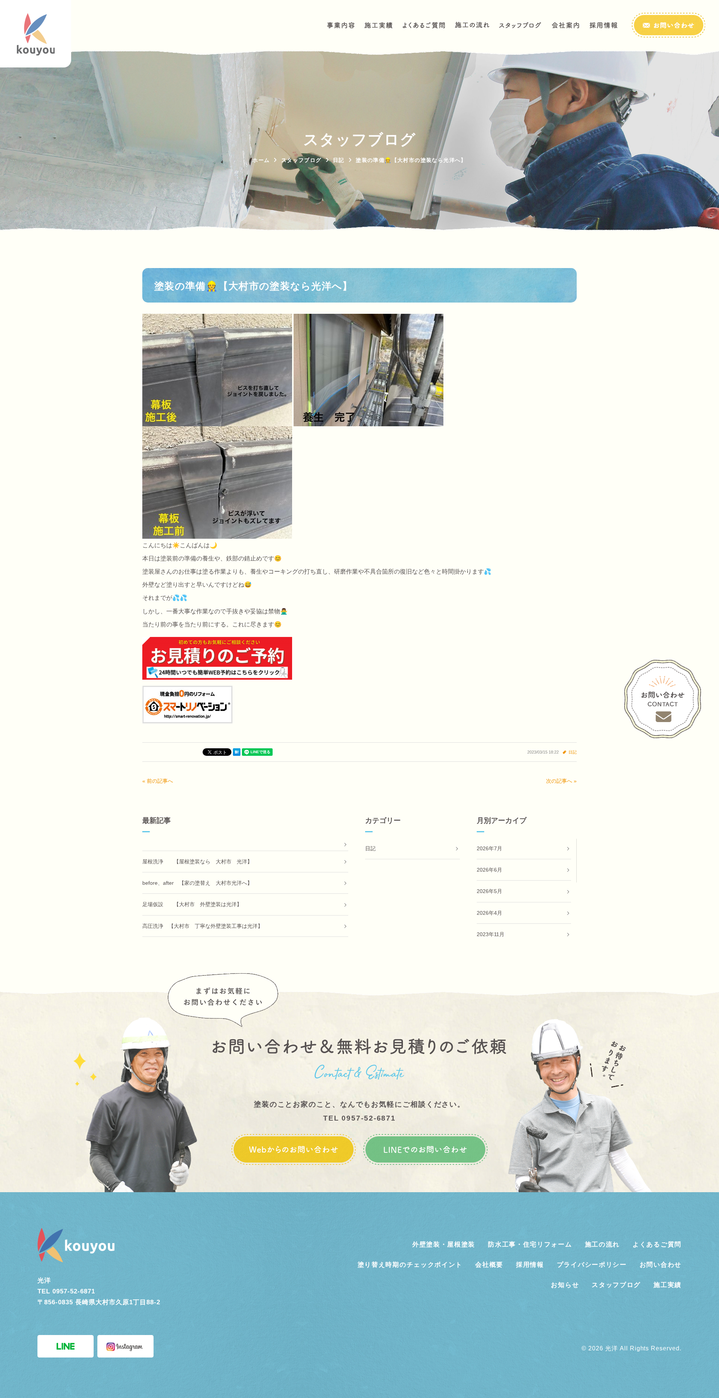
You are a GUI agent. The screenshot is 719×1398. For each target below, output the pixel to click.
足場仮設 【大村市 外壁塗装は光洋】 (192, 904)
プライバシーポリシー (592, 1264)
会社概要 (489, 1264)
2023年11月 (490, 934)
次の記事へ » (561, 781)
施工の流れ (602, 1244)
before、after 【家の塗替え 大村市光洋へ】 (197, 883)
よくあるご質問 (657, 1244)
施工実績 (667, 1285)
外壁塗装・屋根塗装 (443, 1244)
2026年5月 (489, 891)
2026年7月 (489, 848)
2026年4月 (489, 913)
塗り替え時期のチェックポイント (410, 1264)
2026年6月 (489, 870)
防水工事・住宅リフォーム (530, 1244)
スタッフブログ (616, 1285)
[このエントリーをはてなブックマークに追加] (236, 752)
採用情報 (530, 1264)
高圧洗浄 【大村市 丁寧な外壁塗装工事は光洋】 (202, 926)
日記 (572, 752)
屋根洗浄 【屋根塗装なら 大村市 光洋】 (197, 862)
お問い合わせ (661, 1264)
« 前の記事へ (157, 781)
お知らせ (565, 1285)
